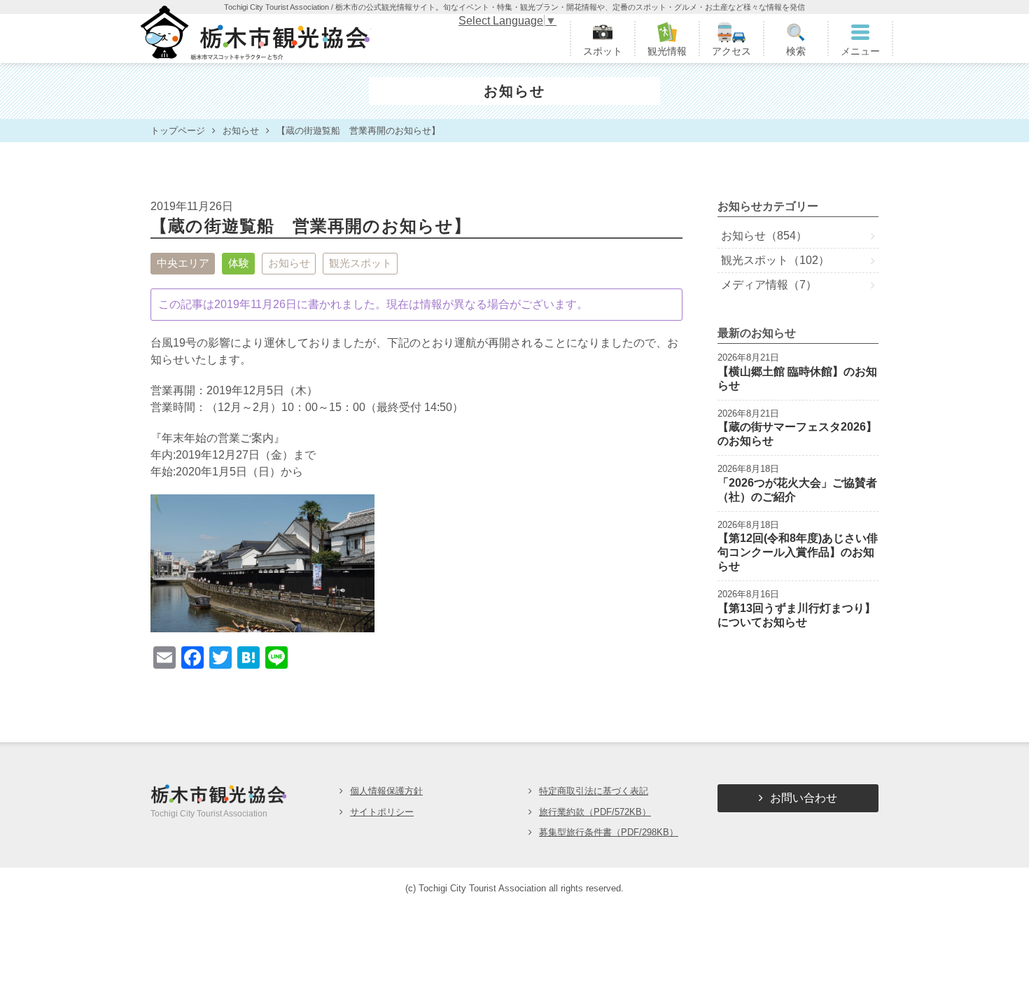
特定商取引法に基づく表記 (593, 791)
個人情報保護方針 (386, 791)
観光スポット (360, 263)
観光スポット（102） (775, 260)
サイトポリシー (382, 812)
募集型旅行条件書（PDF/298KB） (608, 832)
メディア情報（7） (769, 285)
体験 (238, 263)
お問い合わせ (803, 798)
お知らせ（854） (764, 236)
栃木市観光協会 (253, 38)
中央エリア (183, 263)
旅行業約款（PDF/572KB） (595, 812)
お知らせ (289, 263)
